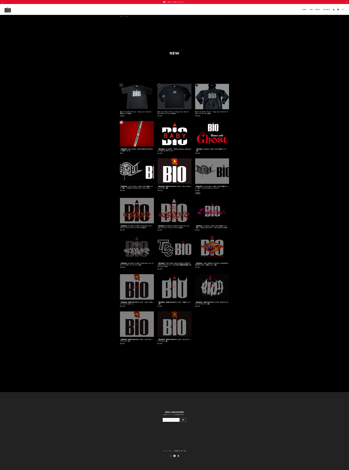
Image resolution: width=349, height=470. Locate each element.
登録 (183, 420)
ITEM (311, 9)
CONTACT (326, 9)
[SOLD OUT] (212, 183)
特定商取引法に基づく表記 (180, 450)
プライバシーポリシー (168, 450)
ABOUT (317, 9)
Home (121, 16)
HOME (304, 9)
